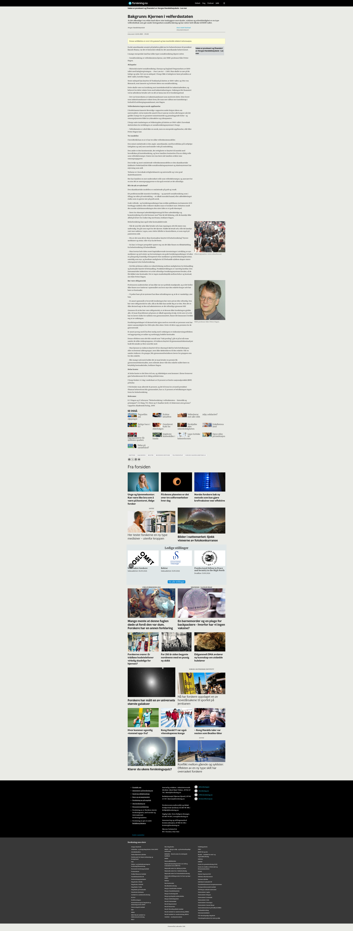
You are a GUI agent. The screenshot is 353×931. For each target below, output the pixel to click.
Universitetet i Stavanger (205, 902)
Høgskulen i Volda (136, 887)
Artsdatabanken (136, 852)
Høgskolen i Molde (136, 882)
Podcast (210, 3)
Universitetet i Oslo (203, 900)
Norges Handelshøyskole (172, 891)
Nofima (167, 880)
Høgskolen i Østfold (137, 884)
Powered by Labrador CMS (176, 926)
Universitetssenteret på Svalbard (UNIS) (209, 907)
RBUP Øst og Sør (203, 852)
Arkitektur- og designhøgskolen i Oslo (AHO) (144, 849)
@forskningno (203, 787)
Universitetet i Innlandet (205, 897)
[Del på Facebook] (129, 459)
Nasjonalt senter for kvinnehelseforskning (177, 873)
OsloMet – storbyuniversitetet (173, 917)
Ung (203, 3)
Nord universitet (169, 883)
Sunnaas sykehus (203, 879)
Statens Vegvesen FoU (204, 874)
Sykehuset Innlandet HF (205, 882)
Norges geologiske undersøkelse (174, 896)
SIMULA (200, 859)
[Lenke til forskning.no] (159, 2)
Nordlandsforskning (171, 886)
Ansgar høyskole (136, 847)
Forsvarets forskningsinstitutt (140, 869)
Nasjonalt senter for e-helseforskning (176, 871)
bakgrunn (142, 455)
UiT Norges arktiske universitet (207, 889)
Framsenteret (135, 871)
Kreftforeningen (136, 900)
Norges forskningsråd (171, 893)
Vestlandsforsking (203, 910)
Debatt (197, 3)
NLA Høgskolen (169, 847)
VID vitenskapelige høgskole (206, 915)
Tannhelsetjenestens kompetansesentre (210, 884)
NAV (132, 909)
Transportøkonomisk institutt (207, 887)
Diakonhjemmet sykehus (138, 854)
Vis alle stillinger (176, 582)
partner (132, 455)
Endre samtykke (138, 835)
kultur (151, 455)
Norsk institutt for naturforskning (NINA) (177, 911)
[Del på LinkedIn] (135, 459)
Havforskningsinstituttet (138, 879)
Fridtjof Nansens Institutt (138, 874)
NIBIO (133, 912)
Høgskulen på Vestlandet (138, 889)
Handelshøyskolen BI (137, 876)
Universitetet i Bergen (204, 894)
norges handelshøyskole (195, 455)
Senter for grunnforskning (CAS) (207, 864)
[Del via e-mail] (138, 459)
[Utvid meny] (224, 3)
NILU (132, 919)
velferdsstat (177, 455)
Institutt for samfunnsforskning (140, 894)
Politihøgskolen (202, 847)
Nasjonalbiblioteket (170, 861)
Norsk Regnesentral (170, 904)
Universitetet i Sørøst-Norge (206, 905)
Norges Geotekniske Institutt (173, 888)
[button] (131, 565)
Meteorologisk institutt (138, 907)
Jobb (217, 3)
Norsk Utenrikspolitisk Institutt (174, 909)
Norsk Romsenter (170, 906)
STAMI (200, 871)
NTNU (166, 858)
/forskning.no (203, 791)
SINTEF (200, 861)
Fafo (132, 861)
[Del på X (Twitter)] (132, 459)
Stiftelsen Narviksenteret (205, 876)
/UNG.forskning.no (205, 795)
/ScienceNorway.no (205, 799)
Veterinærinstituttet (204, 913)
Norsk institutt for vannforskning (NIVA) (177, 914)
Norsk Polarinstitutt (170, 901)
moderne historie (163, 455)
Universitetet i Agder (204, 892)
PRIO (199, 849)
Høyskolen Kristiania (137, 892)
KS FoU (133, 897)
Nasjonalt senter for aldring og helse (175, 868)
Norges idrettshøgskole (172, 899)
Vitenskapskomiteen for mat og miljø (209, 918)
